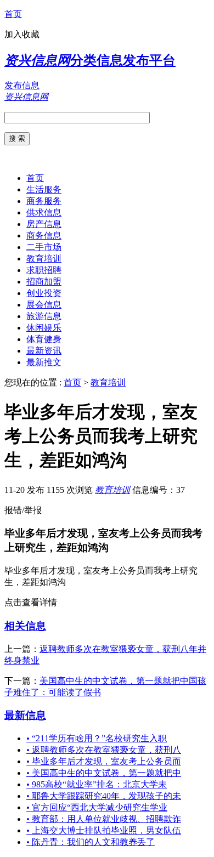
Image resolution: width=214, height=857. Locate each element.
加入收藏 (22, 34)
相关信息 (25, 626)
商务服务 (43, 201)
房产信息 (43, 224)
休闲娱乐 (43, 327)
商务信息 (43, 235)
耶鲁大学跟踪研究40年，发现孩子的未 (103, 796)
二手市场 (43, 247)
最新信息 (25, 715)
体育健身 (43, 339)
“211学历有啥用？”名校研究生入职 (96, 738)
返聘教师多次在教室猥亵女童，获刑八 (103, 749)
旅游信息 (43, 316)
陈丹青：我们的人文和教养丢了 (90, 842)
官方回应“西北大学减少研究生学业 (96, 807)
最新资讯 (43, 350)
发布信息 (22, 85)
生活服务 (43, 189)
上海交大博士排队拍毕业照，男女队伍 (103, 830)
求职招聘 (43, 270)
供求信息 (43, 212)
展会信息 (43, 304)
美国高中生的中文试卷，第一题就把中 (103, 772)
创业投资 (43, 293)
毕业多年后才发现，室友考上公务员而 (103, 761)
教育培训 (43, 258)
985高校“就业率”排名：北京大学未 (96, 784)
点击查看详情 (30, 602)
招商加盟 (43, 281)
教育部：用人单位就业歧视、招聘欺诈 (103, 819)
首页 (13, 14)
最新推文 (43, 362)
